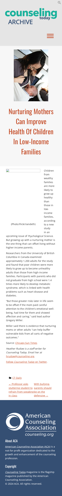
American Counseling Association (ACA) (27, 446)
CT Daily (17, 377)
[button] (59, 3)
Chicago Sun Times (26, 343)
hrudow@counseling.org (20, 356)
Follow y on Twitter (26, 361)
